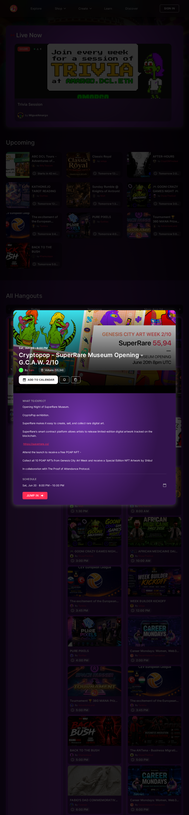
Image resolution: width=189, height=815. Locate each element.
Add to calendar (41, 379)
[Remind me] (64, 379)
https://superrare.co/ (36, 443)
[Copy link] (75, 379)
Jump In (33, 495)
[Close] (169, 316)
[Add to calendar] (164, 485)
